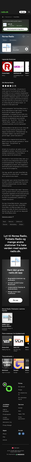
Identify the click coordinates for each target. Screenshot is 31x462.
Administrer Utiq (7, 422)
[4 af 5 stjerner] (10, 86)
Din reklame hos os (22, 393)
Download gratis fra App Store (15, 29)
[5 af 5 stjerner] (13, 86)
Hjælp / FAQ (21, 414)
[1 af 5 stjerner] (3, 86)
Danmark (5, 224)
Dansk (4, 221)
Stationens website (7, 217)
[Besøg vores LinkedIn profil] (19, 434)
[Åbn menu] (29, 12)
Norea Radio (16, 50)
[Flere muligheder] (28, 37)
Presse (20, 389)
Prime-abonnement (21, 418)
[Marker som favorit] (23, 36)
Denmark (16, 448)
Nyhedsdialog (13, 40)
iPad (4, 437)
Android (5, 440)
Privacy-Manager (7, 425)
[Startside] (2, 17)
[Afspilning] (26, 49)
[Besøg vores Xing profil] (23, 434)
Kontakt (20, 408)
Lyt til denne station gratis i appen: (12, 21)
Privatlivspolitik (7, 414)
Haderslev (11, 221)
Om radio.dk (21, 386)
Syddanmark (19, 221)
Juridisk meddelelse (6, 418)
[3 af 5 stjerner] (8, 86)
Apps (19, 411)
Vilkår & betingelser (6, 410)
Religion (5, 40)
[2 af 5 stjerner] (5, 86)
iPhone (4, 434)
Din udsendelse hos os (22, 398)
